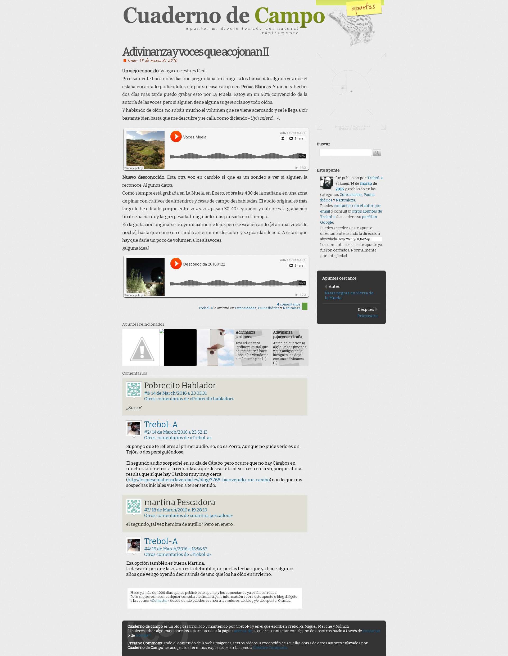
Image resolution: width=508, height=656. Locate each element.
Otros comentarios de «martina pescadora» (188, 515)
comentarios (289, 304)
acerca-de (243, 631)
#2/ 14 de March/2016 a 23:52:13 (175, 432)
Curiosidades (245, 308)
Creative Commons (270, 647)
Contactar (160, 601)
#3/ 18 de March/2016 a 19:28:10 (175, 510)
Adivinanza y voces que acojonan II (195, 52)
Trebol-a (205, 308)
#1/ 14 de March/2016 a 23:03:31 (175, 393)
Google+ (143, 635)
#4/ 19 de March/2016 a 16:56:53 (175, 549)
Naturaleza (292, 308)
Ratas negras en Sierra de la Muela (349, 295)
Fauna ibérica (268, 308)
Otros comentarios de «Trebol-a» (178, 438)
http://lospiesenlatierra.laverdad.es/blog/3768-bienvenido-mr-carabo (199, 480)
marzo (366, 183)
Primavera (367, 315)
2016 (339, 189)
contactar (371, 631)
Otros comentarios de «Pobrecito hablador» (189, 399)
